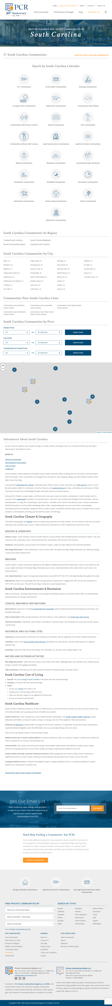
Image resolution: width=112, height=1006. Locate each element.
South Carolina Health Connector (78, 717)
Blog (81, 12)
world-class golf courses (80, 617)
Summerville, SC (90, 269)
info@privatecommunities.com (26, 975)
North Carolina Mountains (14, 244)
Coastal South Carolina (13, 240)
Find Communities (41, 12)
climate (29, 521)
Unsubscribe (9, 956)
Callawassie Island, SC (12, 273)
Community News (11, 949)
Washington (97, 924)
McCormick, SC (62, 265)
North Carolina (80, 921)
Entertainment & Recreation (15, 462)
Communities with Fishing (88, 106)
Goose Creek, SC (36, 269)
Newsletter (9, 952)
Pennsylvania (79, 924)
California (61, 911)
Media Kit (64, 943)
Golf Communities (88, 125)
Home (55, 6)
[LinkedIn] (24, 978)
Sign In (63, 940)
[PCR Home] (10, 971)
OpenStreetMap (107, 432)
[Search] (105, 12)
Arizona (60, 908)
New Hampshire (81, 914)
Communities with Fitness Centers (24, 125)
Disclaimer (44, 949)
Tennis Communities (88, 201)
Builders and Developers (14, 946)
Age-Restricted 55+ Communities (56, 885)
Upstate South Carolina (40, 244)
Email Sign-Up (94, 12)
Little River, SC (35, 289)
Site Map (44, 943)
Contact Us (45, 940)
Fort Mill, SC (8, 289)
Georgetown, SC (36, 265)
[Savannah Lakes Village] (24, 389)
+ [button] (3, 365)
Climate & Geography (13, 459)
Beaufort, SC (8, 265)
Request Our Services (68, 6)
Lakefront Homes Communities (88, 144)
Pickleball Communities (56, 182)
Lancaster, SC (35, 285)
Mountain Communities (56, 163)
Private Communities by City (20, 929)
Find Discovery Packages (64, 12)
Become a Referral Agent (70, 946)
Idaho (60, 924)
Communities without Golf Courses (24, 144)
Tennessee (97, 911)
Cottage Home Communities (24, 106)
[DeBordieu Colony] (89, 401)
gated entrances (59, 488)
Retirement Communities (24, 201)
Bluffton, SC (8, 269)
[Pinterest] (20, 978)
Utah (94, 918)
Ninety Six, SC (62, 277)
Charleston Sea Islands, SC (13, 281)
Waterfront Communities (56, 220)
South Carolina (98, 908)
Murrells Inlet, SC (63, 269)
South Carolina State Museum (35, 642)
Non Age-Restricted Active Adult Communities (87, 891)
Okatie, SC (61, 281)
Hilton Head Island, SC (38, 277)
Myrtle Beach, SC (63, 273)
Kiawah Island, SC (36, 281)
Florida (60, 918)
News (82, 6)
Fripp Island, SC (36, 261)
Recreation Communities (88, 182)
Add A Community (67, 937)
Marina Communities (24, 163)
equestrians (21, 499)
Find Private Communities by (22, 903)
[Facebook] (16, 978)
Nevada (78, 911)
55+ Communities (24, 82)
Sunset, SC (88, 273)
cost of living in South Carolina (28, 679)
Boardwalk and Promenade (43, 609)
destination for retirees (25, 485)
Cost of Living (10, 466)
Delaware (61, 914)
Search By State (67, 903)
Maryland (78, 908)
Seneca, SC (61, 289)
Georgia (60, 921)
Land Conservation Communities (56, 144)
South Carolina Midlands (40, 240)
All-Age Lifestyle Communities (25, 890)
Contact (91, 6)
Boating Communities (88, 87)
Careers (43, 956)
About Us (101, 6)
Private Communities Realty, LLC (78, 968)
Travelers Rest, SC (91, 277)
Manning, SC (61, 261)
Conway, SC (8, 285)
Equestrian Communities (56, 106)
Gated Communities (56, 125)
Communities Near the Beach (88, 163)
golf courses (81, 485)
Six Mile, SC (88, 265)
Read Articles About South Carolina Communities (23, 773)
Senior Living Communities (56, 201)
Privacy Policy (45, 946)
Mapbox (99, 432)
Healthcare (9, 469)
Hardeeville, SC (36, 273)
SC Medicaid (17, 725)
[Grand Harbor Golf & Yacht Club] (33, 381)
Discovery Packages (12, 943)
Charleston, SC (9, 277)
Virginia (95, 921)
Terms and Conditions (49, 952)
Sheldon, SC (88, 261)
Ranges (21, 689)
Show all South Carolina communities (91, 55)
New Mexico (79, 918)
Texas (95, 914)
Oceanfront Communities (24, 182)
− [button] (3, 368)
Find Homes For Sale (12, 940)
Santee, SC (61, 285)
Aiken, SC (7, 261)
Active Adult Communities (56, 87)
